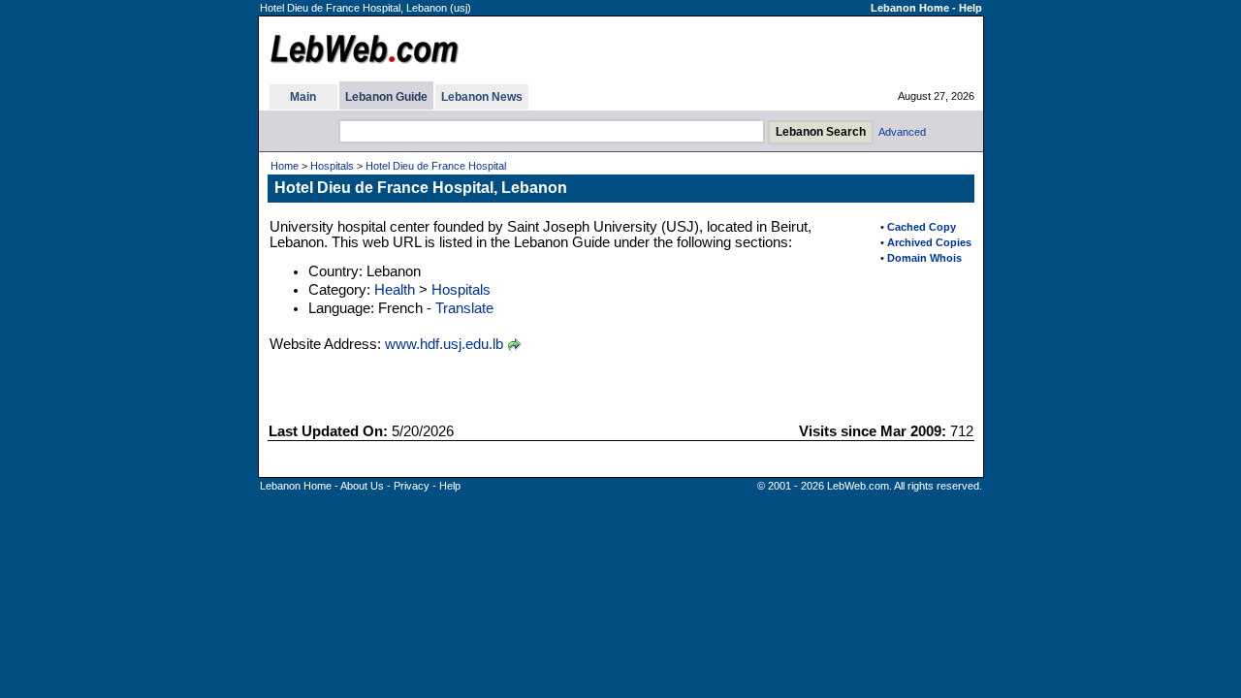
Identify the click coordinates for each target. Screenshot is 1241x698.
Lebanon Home (910, 8)
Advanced (902, 132)
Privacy (412, 486)
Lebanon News (482, 97)
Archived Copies (929, 242)
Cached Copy (921, 227)
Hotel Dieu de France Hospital (436, 166)
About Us (362, 486)
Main (303, 97)
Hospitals (332, 166)
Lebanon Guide (386, 97)
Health (394, 290)
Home (284, 166)
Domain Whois (924, 258)
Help (970, 8)
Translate (464, 308)
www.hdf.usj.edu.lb (444, 344)
